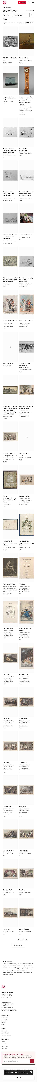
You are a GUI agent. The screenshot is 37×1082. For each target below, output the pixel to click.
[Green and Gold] (26, 41)
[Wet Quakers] (26, 790)
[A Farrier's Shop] (26, 479)
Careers (4, 1041)
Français (24, 1070)
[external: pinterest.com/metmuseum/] (6, 1010)
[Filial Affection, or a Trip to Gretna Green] (26, 390)
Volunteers (4, 1044)
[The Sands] (10, 702)
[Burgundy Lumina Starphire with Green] (10, 80)
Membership (5, 1030)
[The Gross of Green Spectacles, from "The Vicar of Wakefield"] (10, 436)
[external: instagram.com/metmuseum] (8, 1010)
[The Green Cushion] (26, 218)
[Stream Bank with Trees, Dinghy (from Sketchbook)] (10, 175)
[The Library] (10, 746)
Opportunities (5, 1039)
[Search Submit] (31, 15)
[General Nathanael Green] (26, 436)
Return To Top (18, 945)
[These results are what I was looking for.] (28, 1072)
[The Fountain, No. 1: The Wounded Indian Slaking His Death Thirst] (10, 261)
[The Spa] (26, 873)
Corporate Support (6, 1035)
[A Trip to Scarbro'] (10, 834)
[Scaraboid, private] (10, 347)
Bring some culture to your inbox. (13, 1054)
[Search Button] (28, 2)
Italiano (29, 1070)
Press (3, 1024)
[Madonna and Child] (10, 567)
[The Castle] (10, 658)
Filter (17, 1077)
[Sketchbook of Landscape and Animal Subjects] (10, 524)
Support (4, 1028)
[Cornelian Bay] (26, 658)
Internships (4, 1048)
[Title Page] (26, 567)
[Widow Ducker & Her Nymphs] (26, 612)
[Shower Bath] (26, 702)
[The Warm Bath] (10, 873)
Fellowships (5, 1046)
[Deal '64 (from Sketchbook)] (26, 132)
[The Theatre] (26, 746)
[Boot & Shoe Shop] (26, 912)
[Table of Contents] (10, 612)
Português (17, 1070)
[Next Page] (26, 939)
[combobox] (21, 15)
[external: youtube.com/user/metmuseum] (13, 1010)
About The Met (5, 1015)
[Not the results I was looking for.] (31, 1072)
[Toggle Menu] (32, 2)
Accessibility (5, 1019)
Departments (5, 1017)
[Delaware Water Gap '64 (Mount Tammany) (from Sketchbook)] (10, 132)
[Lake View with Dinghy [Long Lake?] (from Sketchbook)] (10, 218)
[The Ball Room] (10, 790)
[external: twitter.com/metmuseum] (4, 1010)
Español (11, 1070)
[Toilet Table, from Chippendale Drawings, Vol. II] (26, 524)
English (5, 1070)
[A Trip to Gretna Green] (10, 304)
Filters (5, 19)
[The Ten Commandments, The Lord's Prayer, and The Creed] (10, 479)
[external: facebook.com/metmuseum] (2, 1010)
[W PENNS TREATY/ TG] (10, 41)
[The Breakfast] (26, 834)
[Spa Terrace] (10, 912)
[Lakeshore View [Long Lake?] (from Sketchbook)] (26, 261)
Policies (4, 1022)
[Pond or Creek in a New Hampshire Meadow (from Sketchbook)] (26, 175)
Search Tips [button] (30, 10)
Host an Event (5, 1033)
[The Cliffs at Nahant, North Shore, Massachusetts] (26, 347)
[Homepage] (4, 2)
